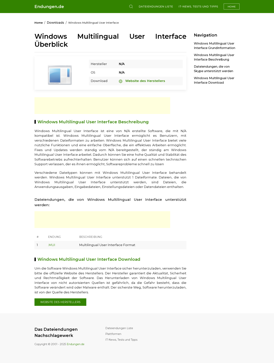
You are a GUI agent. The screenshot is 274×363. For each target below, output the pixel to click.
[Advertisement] (102, 105)
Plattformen (113, 334)
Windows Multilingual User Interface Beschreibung (214, 57)
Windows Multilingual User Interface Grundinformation (214, 46)
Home (232, 6)
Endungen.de (49, 6)
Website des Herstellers (144, 81)
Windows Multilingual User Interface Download (214, 80)
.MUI (51, 245)
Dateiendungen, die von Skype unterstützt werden (213, 69)
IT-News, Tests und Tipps (198, 6)
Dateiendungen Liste (156, 6)
